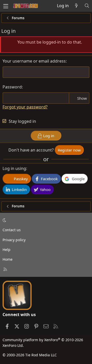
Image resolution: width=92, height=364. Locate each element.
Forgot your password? (25, 107)
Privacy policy (14, 239)
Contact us (12, 229)
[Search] (87, 6)
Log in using (14, 168)
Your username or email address (34, 61)
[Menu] (5, 6)
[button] (45, 220)
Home (8, 259)
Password (12, 87)
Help (6, 249)
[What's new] (76, 6)
